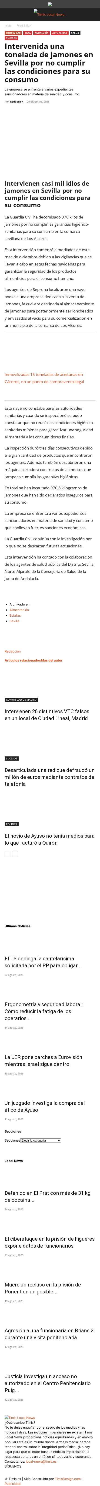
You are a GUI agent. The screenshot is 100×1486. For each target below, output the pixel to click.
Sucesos (11, 38)
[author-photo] (14, 646)
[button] (7, 14)
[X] (20, 112)
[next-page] (15, 854)
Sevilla (14, 621)
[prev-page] (7, 854)
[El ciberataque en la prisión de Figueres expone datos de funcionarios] (50, 1221)
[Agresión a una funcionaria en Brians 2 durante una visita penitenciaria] (50, 1313)
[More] (52, 112)
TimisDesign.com (68, 1479)
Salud (75, 32)
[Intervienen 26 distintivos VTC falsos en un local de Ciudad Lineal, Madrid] (50, 684)
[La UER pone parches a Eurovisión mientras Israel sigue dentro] (50, 1039)
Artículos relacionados (23, 660)
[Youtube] (36, 1473)
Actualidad (59, 32)
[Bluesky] (46, 1472)
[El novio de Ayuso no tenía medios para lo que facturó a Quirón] (50, 809)
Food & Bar (24, 26)
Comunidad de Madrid (21, 699)
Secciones (12, 1140)
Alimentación (19, 610)
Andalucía (41, 32)
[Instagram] (18, 1473)
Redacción (16, 101)
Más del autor (52, 660)
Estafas (15, 615)
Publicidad (13, 1484)
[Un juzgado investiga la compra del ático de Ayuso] (50, 1085)
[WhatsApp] (30, 112)
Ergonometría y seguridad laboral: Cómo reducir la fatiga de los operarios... (44, 1011)
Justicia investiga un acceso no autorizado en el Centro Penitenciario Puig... (48, 1383)
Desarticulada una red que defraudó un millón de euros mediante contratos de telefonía (50, 777)
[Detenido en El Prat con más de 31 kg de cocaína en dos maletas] (50, 1175)
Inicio (8, 26)
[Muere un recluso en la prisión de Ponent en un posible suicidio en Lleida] (50, 1267)
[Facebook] (9, 112)
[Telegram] (41, 112)
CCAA (28, 32)
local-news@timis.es (41, 1461)
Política (11, 824)
